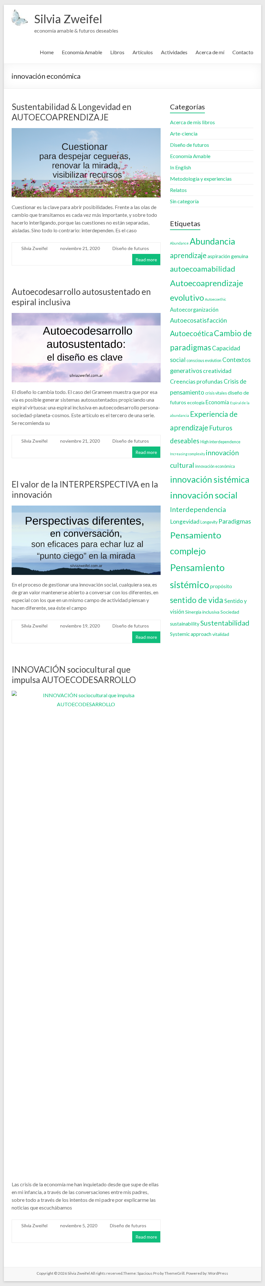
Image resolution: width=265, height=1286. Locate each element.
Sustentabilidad (224, 623)
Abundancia (212, 241)
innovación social (204, 495)
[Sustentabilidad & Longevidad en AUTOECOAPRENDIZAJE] (86, 132)
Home (47, 52)
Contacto (242, 52)
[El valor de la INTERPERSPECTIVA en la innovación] (86, 510)
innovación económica (215, 466)
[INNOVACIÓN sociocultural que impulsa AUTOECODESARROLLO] (86, 695)
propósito (221, 586)
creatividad (217, 370)
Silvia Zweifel (68, 19)
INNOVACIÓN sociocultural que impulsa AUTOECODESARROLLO (74, 674)
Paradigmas (234, 521)
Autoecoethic (215, 299)
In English (180, 167)
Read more (146, 259)
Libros (117, 52)
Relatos (178, 190)
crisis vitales (216, 393)
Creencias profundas (196, 381)
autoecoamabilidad (202, 268)
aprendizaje (188, 255)
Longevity (208, 522)
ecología (196, 402)
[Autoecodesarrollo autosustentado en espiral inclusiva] (86, 317)
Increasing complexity (187, 454)
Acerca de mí (210, 52)
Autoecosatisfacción (198, 320)
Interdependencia (198, 509)
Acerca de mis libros (192, 122)
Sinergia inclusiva (202, 612)
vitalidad (220, 634)
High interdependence (220, 441)
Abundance (179, 243)
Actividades (174, 52)
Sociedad (229, 612)
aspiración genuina (227, 256)
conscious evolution (203, 360)
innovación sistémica (209, 479)
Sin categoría (184, 201)
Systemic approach (190, 634)
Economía (217, 402)
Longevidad (184, 521)
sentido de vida (196, 600)
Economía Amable (82, 52)
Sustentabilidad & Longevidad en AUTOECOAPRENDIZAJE (72, 112)
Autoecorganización (194, 309)
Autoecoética (191, 333)
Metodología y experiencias (201, 179)
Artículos (142, 52)
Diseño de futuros (130, 248)
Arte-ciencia (183, 133)
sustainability (184, 624)
